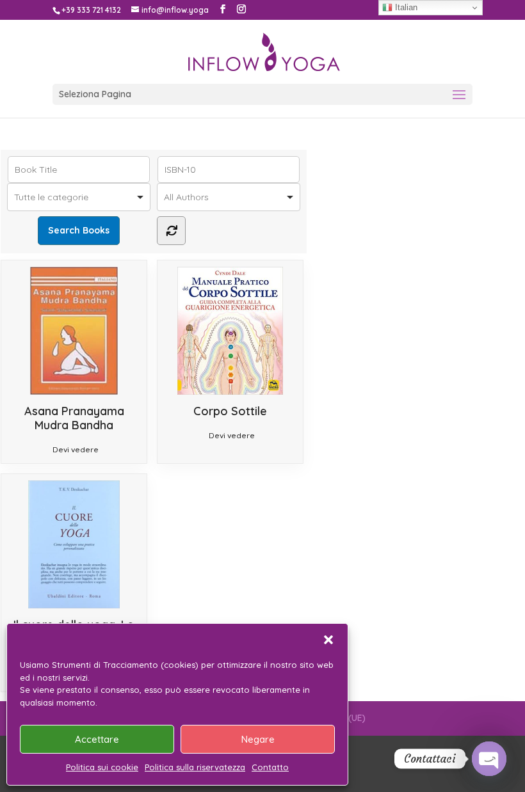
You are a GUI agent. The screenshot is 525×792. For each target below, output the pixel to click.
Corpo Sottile (230, 411)
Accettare (97, 739)
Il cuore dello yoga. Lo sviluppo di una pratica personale (74, 638)
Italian (404, 7)
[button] (328, 639)
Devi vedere (75, 449)
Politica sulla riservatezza (195, 767)
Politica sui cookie (102, 767)
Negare (258, 739)
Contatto (270, 767)
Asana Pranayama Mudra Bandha (74, 418)
